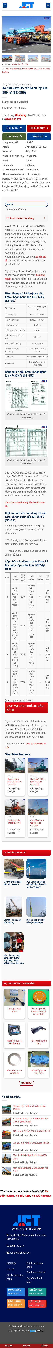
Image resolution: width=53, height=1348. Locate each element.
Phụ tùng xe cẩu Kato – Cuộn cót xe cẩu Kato (38, 1011)
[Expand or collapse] (45, 218)
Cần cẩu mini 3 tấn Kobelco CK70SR (37, 823)
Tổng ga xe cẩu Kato (14, 1010)
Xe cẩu (14, 64)
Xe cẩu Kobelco (41, 1195)
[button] (5, 5)
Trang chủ (6, 84)
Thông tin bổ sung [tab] (16, 209)
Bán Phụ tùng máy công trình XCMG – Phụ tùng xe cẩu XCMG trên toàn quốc (14, 959)
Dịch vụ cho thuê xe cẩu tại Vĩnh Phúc (35, 921)
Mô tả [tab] (10, 204)
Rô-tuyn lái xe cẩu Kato (39, 1042)
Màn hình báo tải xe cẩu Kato (14, 1042)
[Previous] (7, 34)
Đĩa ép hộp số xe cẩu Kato (14, 1071)
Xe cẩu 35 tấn (27, 69)
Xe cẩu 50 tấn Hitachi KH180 (14, 821)
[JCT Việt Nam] (26, 5)
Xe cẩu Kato (23, 64)
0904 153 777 (13, 119)
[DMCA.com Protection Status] (37, 1330)
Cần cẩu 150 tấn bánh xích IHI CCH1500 (37, 781)
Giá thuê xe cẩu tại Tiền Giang (12, 921)
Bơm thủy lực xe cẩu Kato (38, 1071)
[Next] (46, 34)
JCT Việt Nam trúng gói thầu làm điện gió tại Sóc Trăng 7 (36, 884)
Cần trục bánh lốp (13, 69)
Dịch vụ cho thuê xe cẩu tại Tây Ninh (13, 883)
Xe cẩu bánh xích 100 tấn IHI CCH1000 (14, 781)
